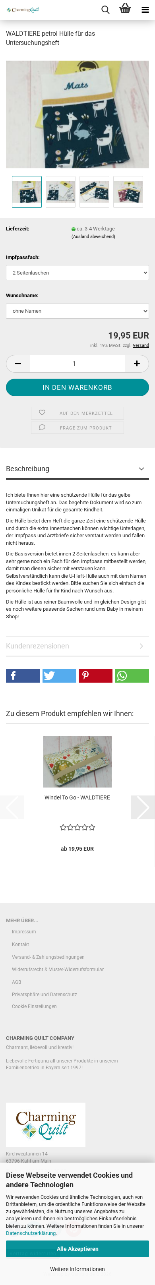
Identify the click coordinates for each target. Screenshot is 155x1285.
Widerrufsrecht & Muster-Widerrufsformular (58, 969)
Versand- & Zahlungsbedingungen (48, 957)
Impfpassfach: (23, 257)
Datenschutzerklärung (31, 1233)
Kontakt (20, 944)
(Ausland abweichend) (93, 236)
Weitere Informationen (77, 1269)
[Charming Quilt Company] (20, 10)
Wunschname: (22, 295)
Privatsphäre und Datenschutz (44, 994)
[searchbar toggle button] (105, 10)
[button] (18, 364)
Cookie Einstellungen (34, 1006)
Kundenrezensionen (37, 646)
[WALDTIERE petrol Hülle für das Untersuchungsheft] (77, 114)
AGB (16, 982)
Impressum (24, 932)
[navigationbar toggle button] (145, 10)
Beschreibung (27, 468)
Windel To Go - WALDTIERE (77, 797)
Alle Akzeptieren (78, 1249)
